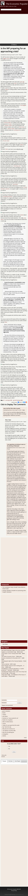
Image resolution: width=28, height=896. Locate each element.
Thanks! (4, 714)
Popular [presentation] (4, 761)
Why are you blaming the (8, 732)
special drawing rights (18, 400)
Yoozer (4, 723)
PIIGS (6, 149)
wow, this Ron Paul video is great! (11, 408)
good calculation (6, 711)
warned (21, 215)
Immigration (5, 734)
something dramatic (7, 196)
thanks (4, 712)
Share (20, 402)
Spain (10, 124)
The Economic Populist (16, 3)
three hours (22, 127)
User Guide (5, 644)
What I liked (8, 420)
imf (4, 400)
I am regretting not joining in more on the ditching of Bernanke (16, 445)
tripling (6, 89)
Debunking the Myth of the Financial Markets (11, 661)
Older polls (4, 755)
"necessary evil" (17, 166)
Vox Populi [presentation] (17, 761)
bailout (21, 144)
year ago (22, 81)
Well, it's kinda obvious (7, 721)
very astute (5, 716)
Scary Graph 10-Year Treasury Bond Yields (11, 653)
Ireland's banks (10, 128)
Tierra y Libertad (5, 664)
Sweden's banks (8, 125)
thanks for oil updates (7, 720)
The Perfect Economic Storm (8, 656)
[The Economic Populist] (2, 4)
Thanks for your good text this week (10, 725)
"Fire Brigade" (23, 105)
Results (3, 756)
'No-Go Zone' (6, 141)
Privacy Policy (14, 890)
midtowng (9, 54)
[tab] (4, 761)
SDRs (15, 83)
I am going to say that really (8, 730)
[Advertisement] (14, 29)
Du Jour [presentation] (10, 761)
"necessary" (15, 184)
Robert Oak (11, 410)
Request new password (7, 705)
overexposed (17, 130)
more (25, 737)
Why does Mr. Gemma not (8, 728)
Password (4, 702)
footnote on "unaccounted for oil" (10, 718)
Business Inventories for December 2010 (10, 658)
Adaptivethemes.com (19, 894)
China (5, 322)
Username (4, 700)
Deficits (4, 736)
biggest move (6, 58)
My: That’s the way (6, 727)
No (9, 748)
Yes (9, 746)
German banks (7, 122)
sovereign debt (8, 400)
